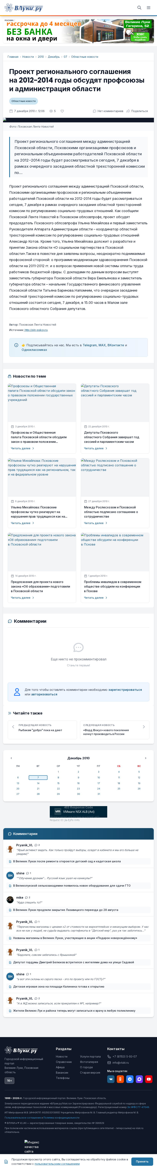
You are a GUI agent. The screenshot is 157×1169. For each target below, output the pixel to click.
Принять (142, 1161)
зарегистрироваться (125, 690)
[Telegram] (129, 1079)
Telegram (90, 345)
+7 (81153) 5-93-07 (125, 1056)
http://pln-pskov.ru (36, 330)
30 (78, 794)
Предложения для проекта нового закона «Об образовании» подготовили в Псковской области (40, 586)
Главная (13, 56)
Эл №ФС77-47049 (138, 1107)
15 (58, 783)
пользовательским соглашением (57, 1164)
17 (98, 783)
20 (17, 788)
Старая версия (90, 1072)
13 (18, 783)
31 (98, 794)
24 (98, 788)
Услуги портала (90, 1056)
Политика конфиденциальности (61, 1117)
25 (119, 788)
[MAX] (139, 1079)
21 (38, 788)
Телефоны (63, 1078)
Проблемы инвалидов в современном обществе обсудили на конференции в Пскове (112, 586)
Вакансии (62, 1072)
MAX (102, 345)
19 (139, 783)
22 (58, 788)
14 (38, 783)
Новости (28, 56)
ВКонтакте (116, 345)
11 (119, 777)
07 (65, 56)
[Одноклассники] (120, 1079)
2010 (41, 56)
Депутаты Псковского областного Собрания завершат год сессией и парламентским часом (111, 437)
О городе (86, 1067)
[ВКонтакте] (110, 1079)
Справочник (64, 1061)
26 (139, 788)
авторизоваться (44, 694)
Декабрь (54, 56)
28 (38, 794)
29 (58, 794)
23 (78, 788)
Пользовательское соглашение (23, 1117)
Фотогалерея (89, 1061)
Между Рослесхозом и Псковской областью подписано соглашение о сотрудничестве (111, 512)
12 (139, 777)
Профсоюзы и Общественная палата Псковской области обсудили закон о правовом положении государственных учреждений (39, 437)
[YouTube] (148, 1079)
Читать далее (20, 448)
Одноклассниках (34, 350)
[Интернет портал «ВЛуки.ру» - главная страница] (24, 7)
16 (78, 783)
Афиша (60, 1067)
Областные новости (84, 56)
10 (98, 777)
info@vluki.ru (121, 1062)
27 (17, 794)
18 (119, 783)
